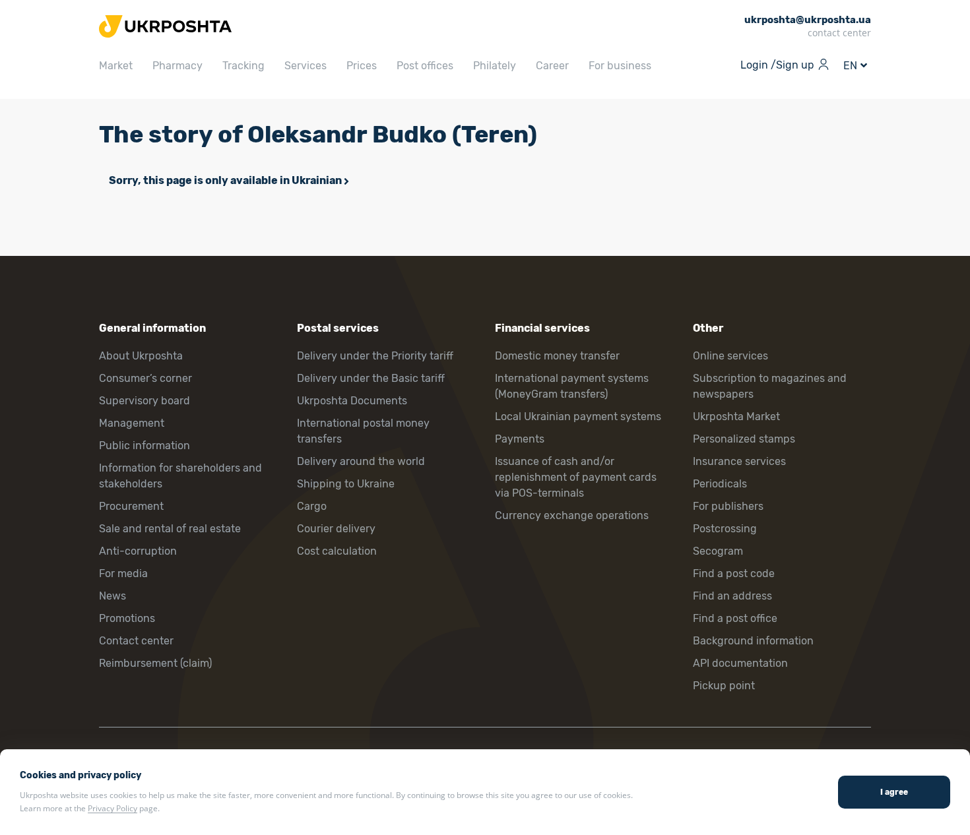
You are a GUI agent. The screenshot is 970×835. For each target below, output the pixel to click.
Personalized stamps (744, 439)
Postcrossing (725, 528)
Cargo (312, 506)
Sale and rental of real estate (170, 528)
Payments (519, 439)
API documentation (740, 663)
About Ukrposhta (141, 356)
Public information (144, 445)
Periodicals (720, 484)
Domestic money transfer (557, 356)
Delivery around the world (361, 461)
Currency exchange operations (572, 515)
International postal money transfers (363, 431)
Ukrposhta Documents (352, 400)
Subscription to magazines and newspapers (770, 386)
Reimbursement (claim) (155, 663)
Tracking (243, 65)
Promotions (127, 618)
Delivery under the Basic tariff (371, 378)
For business (620, 65)
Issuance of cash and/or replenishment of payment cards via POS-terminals (576, 477)
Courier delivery (336, 528)
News (112, 596)
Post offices (425, 65)
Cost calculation (337, 551)
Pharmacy (177, 65)
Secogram (718, 551)
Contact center (136, 640)
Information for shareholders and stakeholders (180, 476)
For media (123, 573)
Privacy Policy (112, 808)
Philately (494, 65)
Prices (361, 65)
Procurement (131, 506)
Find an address (732, 596)
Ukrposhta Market (736, 416)
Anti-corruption (138, 551)
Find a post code (734, 573)
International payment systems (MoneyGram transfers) (572, 386)
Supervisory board (144, 400)
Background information (753, 640)
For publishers (728, 506)
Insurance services (739, 461)
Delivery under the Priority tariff (375, 356)
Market (116, 65)
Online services (730, 356)
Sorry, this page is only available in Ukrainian (225, 180)
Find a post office (735, 618)
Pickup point (724, 685)
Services (305, 65)
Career (552, 65)
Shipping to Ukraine (346, 484)
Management (131, 423)
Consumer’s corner (145, 378)
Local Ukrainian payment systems (578, 416)
